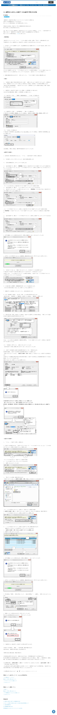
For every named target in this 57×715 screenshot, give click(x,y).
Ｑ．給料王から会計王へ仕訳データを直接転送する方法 (11, 701)
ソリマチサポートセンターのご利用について (10, 680)
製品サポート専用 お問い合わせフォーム (9, 679)
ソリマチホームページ (6, 682)
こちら (18, 33)
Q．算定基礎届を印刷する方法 (8, 706)
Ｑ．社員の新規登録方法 (7, 704)
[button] (17, 671)
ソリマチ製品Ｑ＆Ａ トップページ (8, 677)
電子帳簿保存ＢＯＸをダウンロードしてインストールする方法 (12, 708)
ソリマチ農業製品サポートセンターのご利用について (11, 692)
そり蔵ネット (5, 689)
